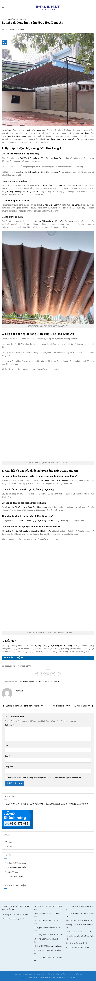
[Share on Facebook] (42, 673)
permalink (56, 682)
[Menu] (3, 7)
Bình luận (9, 725)
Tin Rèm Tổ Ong (12, 872)
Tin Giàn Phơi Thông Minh (16, 863)
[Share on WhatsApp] (37, 673)
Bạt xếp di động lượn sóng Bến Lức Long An (24, 706)
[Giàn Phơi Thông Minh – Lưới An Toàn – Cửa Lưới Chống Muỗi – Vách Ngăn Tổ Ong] (48, 7)
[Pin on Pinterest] (54, 673)
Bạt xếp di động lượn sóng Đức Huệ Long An (71, 706)
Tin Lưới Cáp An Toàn (14, 877)
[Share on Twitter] (46, 673)
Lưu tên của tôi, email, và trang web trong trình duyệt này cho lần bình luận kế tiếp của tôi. (44, 778)
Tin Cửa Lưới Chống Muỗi (16, 867)
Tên (7, 745)
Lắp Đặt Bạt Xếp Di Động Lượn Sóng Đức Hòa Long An (28, 531)
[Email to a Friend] (50, 673)
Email (7, 756)
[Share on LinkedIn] (59, 673)
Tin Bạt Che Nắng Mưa (10, 19)
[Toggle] (91, 846)
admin (22, 29)
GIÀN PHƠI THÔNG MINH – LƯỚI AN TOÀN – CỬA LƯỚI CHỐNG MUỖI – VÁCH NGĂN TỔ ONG (47, 804)
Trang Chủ (9, 842)
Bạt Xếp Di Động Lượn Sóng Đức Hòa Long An (22, 130)
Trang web (9, 767)
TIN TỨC (9, 847)
